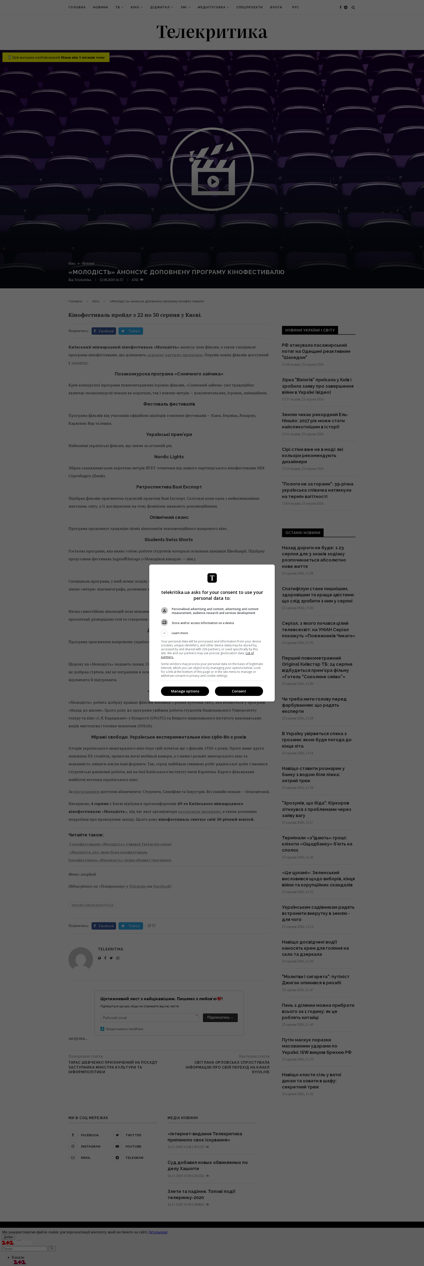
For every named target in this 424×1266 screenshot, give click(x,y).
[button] (212, 633)
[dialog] (212, 633)
